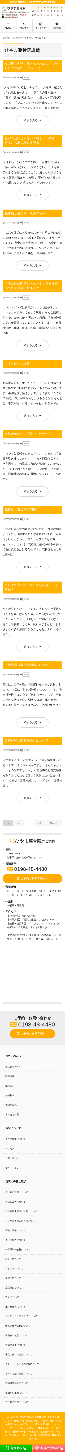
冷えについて (12, 1297)
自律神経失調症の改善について (21, 1211)
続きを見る (32, 120)
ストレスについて (14, 1268)
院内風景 (9, 1086)
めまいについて (13, 1259)
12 (39, 823)
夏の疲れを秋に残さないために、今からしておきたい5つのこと (31, 66)
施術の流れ (11, 1105)
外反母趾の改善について (17, 1249)
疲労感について (13, 1287)
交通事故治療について (16, 1383)
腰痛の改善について (15, 1201)
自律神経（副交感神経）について (28, 665)
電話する (24, 25)
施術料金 (9, 1095)
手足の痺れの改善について (18, 1354)
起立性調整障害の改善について (21, 1221)
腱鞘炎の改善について (16, 1335)
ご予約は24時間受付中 (33, 878)
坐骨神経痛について (15, 1306)
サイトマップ (12, 1167)
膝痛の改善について (15, 1345)
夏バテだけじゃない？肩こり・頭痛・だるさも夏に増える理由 (31, 140)
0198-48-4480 (27, 869)
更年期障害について (15, 1240)
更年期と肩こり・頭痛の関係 (25, 213)
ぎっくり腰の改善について (18, 1373)
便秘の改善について (15, 1230)
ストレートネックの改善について (22, 1364)
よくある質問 (12, 1114)
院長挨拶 (9, 1076)
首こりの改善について (16, 1402)
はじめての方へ (13, 1066)
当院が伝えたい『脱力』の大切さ (28, 434)
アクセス (57, 25)
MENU (8, 25)
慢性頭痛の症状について (17, 1325)
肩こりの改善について (16, 1192)
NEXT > (54, 823)
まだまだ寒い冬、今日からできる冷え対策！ (31, 587)
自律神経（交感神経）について (26, 740)
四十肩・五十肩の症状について (21, 1316)
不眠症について (13, 1278)
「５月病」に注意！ (19, 363)
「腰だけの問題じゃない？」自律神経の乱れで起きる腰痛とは (31, 286)
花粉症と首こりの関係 (20, 509)
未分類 (26, 77)
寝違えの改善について (16, 1392)
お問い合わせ (12, 1158)
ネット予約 (41, 25)
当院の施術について (15, 1139)
